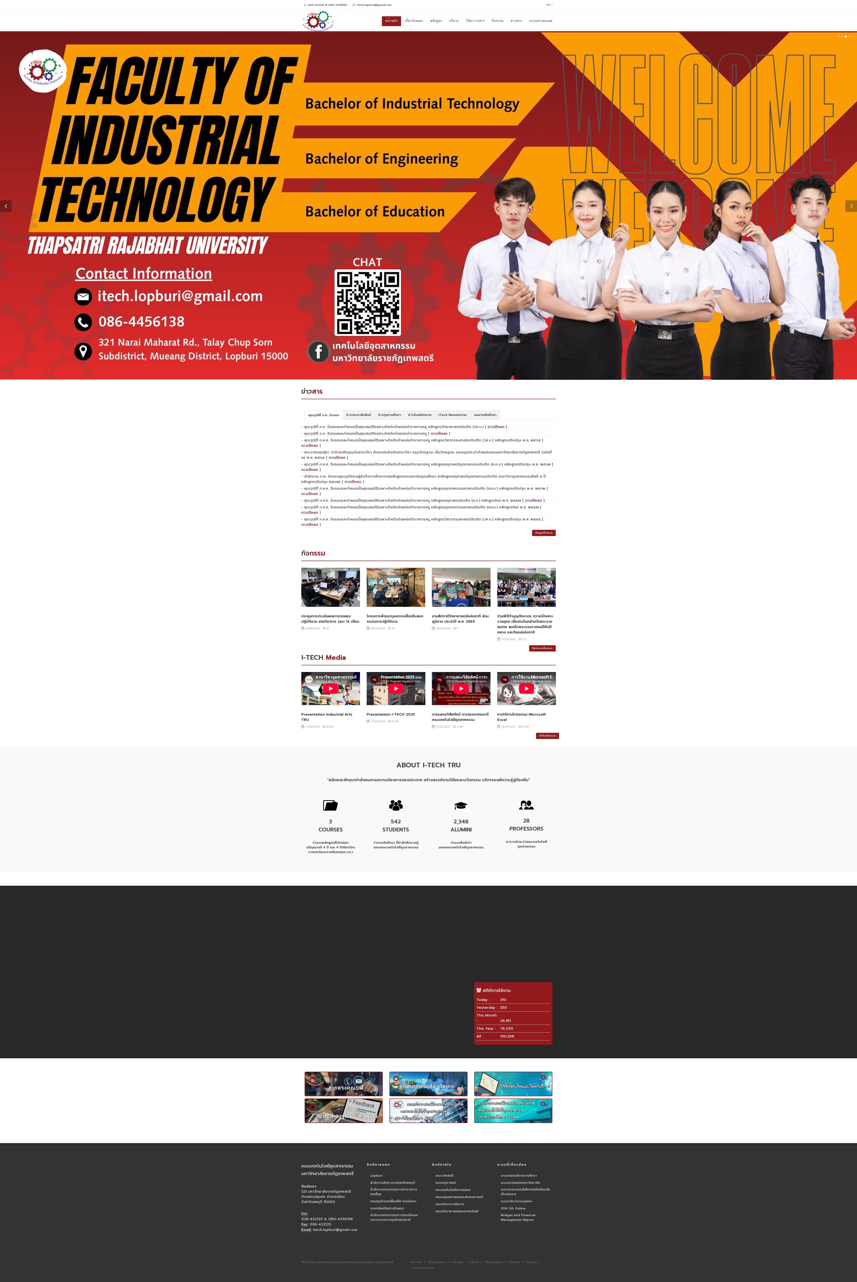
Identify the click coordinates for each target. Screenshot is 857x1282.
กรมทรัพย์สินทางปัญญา (387, 1207)
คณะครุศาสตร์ (445, 1182)
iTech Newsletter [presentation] (452, 414)
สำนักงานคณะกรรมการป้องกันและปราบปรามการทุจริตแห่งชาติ (394, 1216)
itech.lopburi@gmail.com (373, 5)
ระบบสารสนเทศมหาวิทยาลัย (520, 1182)
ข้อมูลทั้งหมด (544, 532)
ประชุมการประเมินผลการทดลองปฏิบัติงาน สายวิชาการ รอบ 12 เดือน (330, 618)
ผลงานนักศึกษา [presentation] (485, 414)
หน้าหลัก (416, 1261)
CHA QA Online (513, 1207)
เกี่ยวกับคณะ (436, 1261)
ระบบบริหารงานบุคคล (516, 1200)
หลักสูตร (457, 1261)
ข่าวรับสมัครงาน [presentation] (419, 414)
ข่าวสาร (531, 1261)
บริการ (474, 1261)
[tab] (324, 414)
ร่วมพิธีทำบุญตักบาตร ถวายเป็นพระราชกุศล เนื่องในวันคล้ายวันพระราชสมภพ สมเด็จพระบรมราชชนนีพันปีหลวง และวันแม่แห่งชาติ (525, 623)
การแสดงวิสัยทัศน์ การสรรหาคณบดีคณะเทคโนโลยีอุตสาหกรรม (460, 716)
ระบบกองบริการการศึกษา (519, 1174)
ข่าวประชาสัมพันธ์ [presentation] (358, 414)
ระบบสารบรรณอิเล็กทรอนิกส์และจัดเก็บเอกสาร (525, 1191)
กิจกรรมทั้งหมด (542, 647)
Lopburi (376, 1174)
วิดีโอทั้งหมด (547, 735)
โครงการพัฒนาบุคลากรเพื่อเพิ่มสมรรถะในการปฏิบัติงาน (395, 618)
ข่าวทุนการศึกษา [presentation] (389, 414)
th (548, 5)
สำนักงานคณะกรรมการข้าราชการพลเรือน (393, 1191)
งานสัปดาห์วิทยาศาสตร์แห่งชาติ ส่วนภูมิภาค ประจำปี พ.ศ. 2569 (460, 618)
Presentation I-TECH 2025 (391, 713)
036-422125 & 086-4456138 (327, 5)
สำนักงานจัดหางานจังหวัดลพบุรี (392, 1182)
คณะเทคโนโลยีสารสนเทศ (452, 1189)
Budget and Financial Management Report (518, 1216)
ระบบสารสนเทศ (423, 1267)
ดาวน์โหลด (496, 426)
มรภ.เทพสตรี (444, 1174)
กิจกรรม (514, 1261)
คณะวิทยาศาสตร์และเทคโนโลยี (456, 1210)
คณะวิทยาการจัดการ (449, 1203)
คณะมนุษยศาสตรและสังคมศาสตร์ (459, 1196)
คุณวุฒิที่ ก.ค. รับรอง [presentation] (323, 414)
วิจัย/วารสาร (494, 1261)
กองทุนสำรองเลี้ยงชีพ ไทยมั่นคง (393, 1200)
